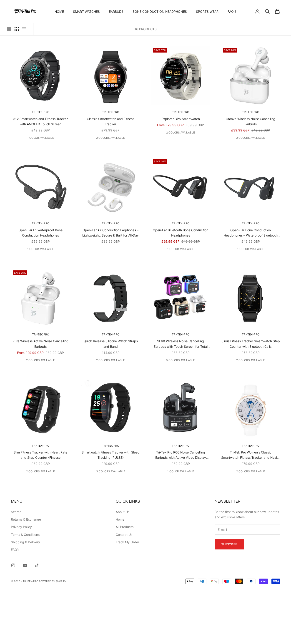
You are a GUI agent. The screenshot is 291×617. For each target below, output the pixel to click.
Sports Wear (207, 11)
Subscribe (229, 544)
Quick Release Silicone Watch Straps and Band (110, 343)
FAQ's (232, 11)
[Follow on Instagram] (13, 565)
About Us (122, 512)
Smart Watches (86, 11)
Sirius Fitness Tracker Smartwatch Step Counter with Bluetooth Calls (250, 343)
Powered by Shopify (52, 581)
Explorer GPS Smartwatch (180, 119)
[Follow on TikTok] (37, 565)
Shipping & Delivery (25, 542)
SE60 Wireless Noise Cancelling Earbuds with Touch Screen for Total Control (181, 344)
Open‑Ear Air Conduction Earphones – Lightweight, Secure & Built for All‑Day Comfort (110, 233)
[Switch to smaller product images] (17, 29)
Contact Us (124, 534)
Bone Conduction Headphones (160, 11)
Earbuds (116, 11)
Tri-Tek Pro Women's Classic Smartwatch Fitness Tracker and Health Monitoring (250, 455)
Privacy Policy (21, 527)
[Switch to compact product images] (24, 29)
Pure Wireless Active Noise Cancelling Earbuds (40, 343)
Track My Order (127, 542)
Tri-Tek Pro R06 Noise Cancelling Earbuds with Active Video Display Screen (180, 455)
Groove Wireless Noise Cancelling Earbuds (250, 121)
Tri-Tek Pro (110, 112)
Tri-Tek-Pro (40, 112)
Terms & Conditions (25, 534)
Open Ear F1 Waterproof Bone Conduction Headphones (40, 232)
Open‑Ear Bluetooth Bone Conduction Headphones (180, 232)
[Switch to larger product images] (9, 29)
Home (59, 11)
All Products (124, 527)
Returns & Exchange (26, 519)
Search (16, 512)
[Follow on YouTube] (25, 565)
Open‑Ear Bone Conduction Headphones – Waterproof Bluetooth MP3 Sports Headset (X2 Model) (251, 233)
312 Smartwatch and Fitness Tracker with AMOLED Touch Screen (40, 121)
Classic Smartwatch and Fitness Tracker (110, 121)
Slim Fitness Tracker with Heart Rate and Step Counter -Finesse (40, 454)
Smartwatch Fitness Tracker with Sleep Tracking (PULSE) (111, 454)
